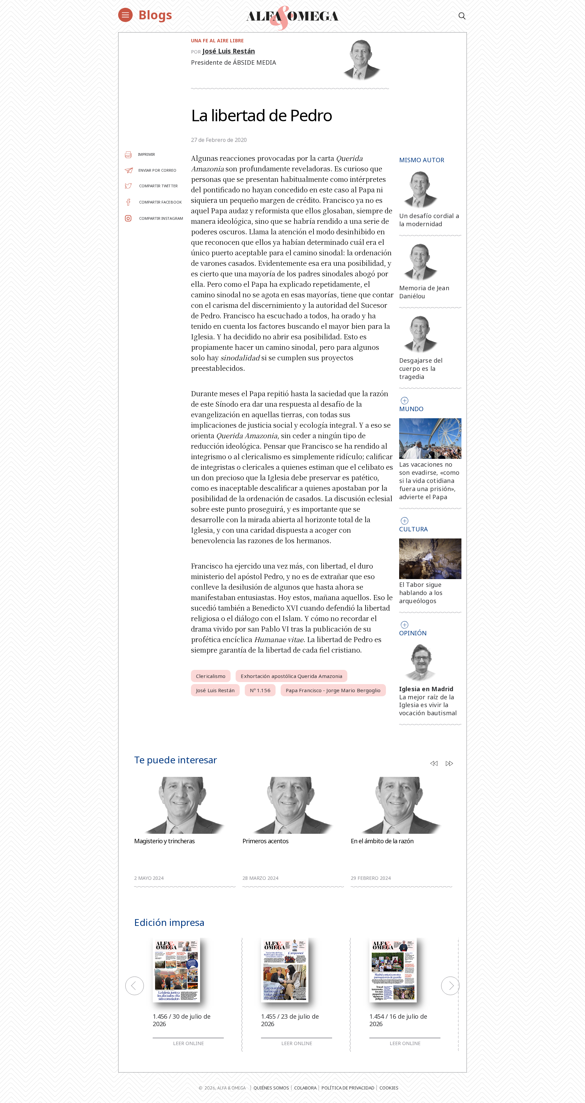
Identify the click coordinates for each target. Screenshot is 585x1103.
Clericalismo (210, 676)
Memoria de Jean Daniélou (424, 292)
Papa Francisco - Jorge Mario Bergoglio (333, 690)
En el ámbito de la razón (382, 841)
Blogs (155, 14)
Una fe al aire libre (217, 40)
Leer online (188, 1043)
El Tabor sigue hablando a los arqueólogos (421, 592)
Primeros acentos (265, 841)
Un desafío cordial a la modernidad (429, 220)
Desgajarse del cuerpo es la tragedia (421, 368)
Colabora (305, 1088)
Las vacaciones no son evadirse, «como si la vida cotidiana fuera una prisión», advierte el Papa (429, 480)
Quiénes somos (271, 1088)
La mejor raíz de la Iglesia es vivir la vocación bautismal (428, 705)
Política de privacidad (348, 1088)
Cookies (389, 1088)
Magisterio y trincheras (164, 841)
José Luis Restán (228, 51)
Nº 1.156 (260, 690)
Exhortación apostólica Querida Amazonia (291, 676)
